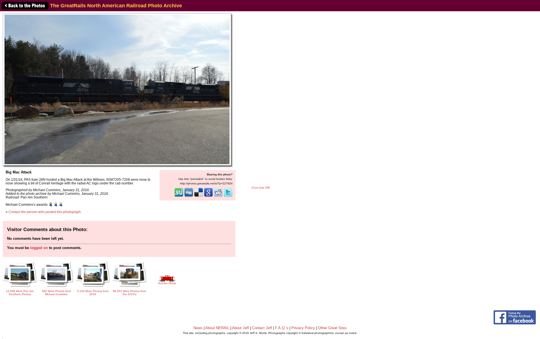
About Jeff (240, 328)
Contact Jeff (262, 328)
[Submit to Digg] (188, 196)
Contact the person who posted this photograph (44, 212)
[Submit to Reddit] (218, 196)
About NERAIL (217, 328)
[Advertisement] (260, 99)
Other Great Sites (332, 328)
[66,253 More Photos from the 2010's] (129, 287)
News (198, 328)
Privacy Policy (303, 328)
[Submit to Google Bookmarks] (208, 196)
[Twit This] (228, 196)
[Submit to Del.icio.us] (198, 196)
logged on (39, 248)
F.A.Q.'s (281, 328)
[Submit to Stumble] (178, 196)
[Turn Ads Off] (261, 187)
